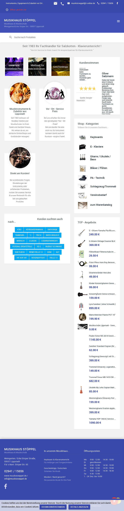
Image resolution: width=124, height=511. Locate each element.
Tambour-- (20, 235)
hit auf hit (22, 257)
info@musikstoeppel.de (15, 478)
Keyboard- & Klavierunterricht (58, 461)
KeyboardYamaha (34, 229)
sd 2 (39, 246)
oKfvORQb (52, 229)
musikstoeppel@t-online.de (83, 3)
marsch (20, 240)
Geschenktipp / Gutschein (55, 469)
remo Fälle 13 (36, 252)
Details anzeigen (79, 507)
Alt (57, 252)
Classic (33, 240)
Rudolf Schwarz (54, 246)
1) (30, 235)
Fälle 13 (53, 257)
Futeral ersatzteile (22, 246)
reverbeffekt (38, 257)
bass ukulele (52, 235)
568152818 (19, 252)
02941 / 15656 (107, 3)
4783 (19, 229)
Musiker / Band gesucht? (57, 478)
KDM (49, 252)
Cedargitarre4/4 (49, 240)
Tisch (38, 235)
